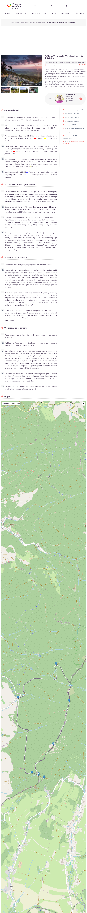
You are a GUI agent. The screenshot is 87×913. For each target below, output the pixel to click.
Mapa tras (36, 13)
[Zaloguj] (66, 6)
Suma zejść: (68, 125)
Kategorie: (68, 141)
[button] (83, 403)
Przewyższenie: (69, 117)
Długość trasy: (69, 113)
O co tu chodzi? (51, 13)
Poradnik (65, 13)
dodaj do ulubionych (50, 65)
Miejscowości (21, 13)
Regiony (7, 13)
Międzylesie (74, 141)
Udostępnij (80, 65)
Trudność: (67, 128)
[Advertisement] (43, 40)
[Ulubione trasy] (51, 6)
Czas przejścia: (69, 136)
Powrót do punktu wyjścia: (72, 110)
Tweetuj (82, 65)
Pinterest (85, 65)
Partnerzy (80, 13)
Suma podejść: (69, 121)
